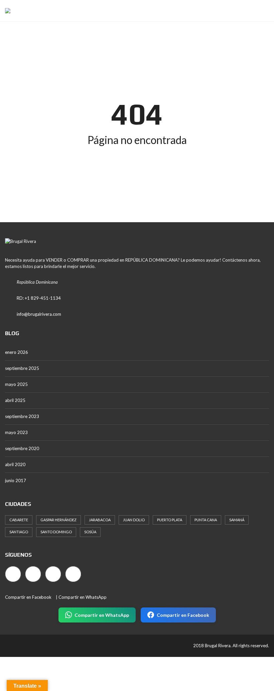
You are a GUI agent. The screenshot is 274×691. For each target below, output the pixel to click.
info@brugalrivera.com (39, 314)
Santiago (18, 532)
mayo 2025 (16, 384)
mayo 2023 (16, 432)
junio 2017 (15, 480)
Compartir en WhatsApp (82, 597)
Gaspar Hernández (58, 520)
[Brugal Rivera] (5, 11)
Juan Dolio (134, 520)
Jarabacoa (100, 520)
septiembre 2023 (22, 416)
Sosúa (90, 532)
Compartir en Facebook (28, 597)
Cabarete (18, 520)
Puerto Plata (169, 520)
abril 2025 (15, 400)
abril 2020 (15, 464)
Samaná (236, 520)
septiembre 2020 (22, 448)
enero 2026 (16, 352)
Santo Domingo (56, 532)
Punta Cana (205, 520)
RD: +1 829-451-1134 (39, 298)
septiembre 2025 (22, 368)
